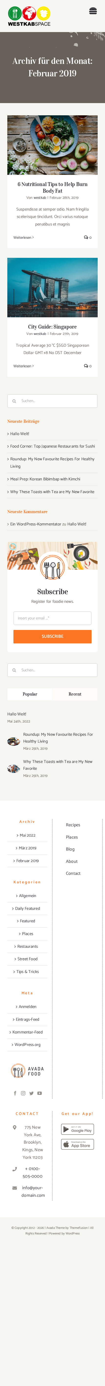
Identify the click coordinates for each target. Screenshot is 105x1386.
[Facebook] (15, 1093)
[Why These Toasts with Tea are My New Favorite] (13, 768)
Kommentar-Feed (27, 1032)
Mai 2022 (27, 835)
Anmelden (28, 1006)
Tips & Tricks (27, 971)
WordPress (73, 1233)
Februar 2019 (27, 860)
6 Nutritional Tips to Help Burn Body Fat (52, 141)
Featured (27, 921)
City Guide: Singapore (52, 283)
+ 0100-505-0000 (32, 1172)
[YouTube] (39, 1093)
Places (27, 933)
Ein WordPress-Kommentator (35, 524)
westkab (40, 198)
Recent (75, 694)
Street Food (28, 959)
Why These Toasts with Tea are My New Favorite (52, 491)
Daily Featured (27, 908)
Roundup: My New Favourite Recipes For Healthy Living (58, 738)
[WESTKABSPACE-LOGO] (29, 4)
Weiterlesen (22, 238)
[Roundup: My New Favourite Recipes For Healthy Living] (13, 741)
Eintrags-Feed (28, 1019)
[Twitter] (31, 1093)
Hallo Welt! (19, 433)
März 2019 (27, 848)
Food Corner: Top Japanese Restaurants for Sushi (52, 446)
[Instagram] (23, 1093)
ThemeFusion (79, 1228)
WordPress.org (28, 1044)
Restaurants (27, 946)
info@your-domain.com (32, 1191)
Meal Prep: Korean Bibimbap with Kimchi (45, 479)
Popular (30, 694)
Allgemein (27, 895)
